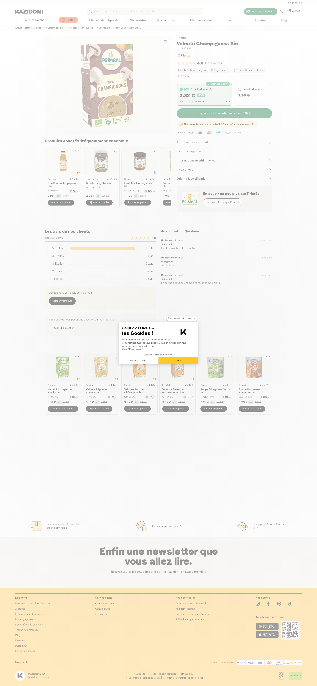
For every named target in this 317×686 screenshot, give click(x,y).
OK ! (178, 360)
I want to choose (138, 360)
